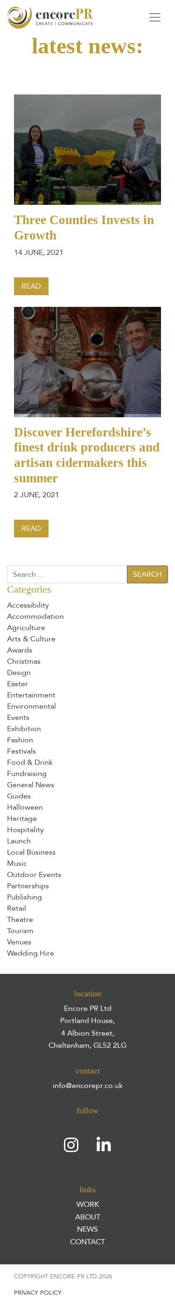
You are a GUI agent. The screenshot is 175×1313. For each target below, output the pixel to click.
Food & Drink (30, 762)
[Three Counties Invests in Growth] (87, 149)
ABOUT (87, 1217)
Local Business (31, 852)
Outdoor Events (34, 875)
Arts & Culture (31, 639)
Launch (19, 841)
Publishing (24, 897)
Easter (17, 684)
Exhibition (24, 729)
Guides (19, 796)
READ (31, 286)
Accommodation (35, 616)
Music (17, 863)
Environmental (31, 706)
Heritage (22, 818)
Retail (16, 908)
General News (30, 785)
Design (19, 672)
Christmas (24, 661)
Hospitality (25, 830)
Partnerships (28, 886)
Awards (19, 650)
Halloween (25, 807)
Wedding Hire (30, 953)
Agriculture (26, 628)
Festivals (21, 751)
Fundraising (27, 774)
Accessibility (28, 605)
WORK (88, 1204)
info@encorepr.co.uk (88, 1086)
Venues (19, 942)
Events (18, 717)
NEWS (87, 1229)
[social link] (71, 1145)
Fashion (20, 740)
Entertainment (31, 695)
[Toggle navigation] (155, 17)
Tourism (20, 931)
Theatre (20, 919)
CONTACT (87, 1242)
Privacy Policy (38, 1293)
